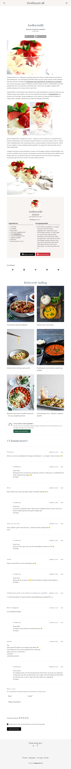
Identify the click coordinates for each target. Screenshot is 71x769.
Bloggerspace (37, 763)
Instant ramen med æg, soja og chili (18, 368)
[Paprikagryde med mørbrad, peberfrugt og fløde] (50, 347)
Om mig (39, 758)
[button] (32, 214)
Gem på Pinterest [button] (44, 254)
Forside (24, 758)
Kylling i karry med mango (45, 325)
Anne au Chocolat (13, 524)
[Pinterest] (35, 270)
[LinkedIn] (47, 270)
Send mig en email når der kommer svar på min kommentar (27, 724)
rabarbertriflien (53, 94)
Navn (10, 696)
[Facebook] (12, 270)
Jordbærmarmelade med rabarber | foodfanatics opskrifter (27, 593)
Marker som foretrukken (22, 431)
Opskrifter (35, 29)
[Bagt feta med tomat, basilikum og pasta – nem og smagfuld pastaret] (20, 392)
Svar (62, 452)
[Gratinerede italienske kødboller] (20, 304)
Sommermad (42, 29)
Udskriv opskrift (41, 36)
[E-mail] (58, 270)
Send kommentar (14, 729)
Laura (9, 559)
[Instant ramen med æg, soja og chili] (20, 347)
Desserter (29, 29)
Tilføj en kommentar (14, 702)
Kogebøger (32, 758)
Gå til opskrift (30, 36)
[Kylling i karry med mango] (50, 304)
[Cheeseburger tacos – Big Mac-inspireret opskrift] (50, 392)
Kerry (9, 488)
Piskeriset (10, 452)
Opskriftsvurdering (12, 718)
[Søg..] (4, 3)
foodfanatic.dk (35, 3)
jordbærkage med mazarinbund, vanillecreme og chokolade (43, 81)
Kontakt (46, 758)
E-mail (30, 696)
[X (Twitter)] (24, 270)
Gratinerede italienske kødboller (17, 325)
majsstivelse (17, 234)
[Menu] (66, 3)
